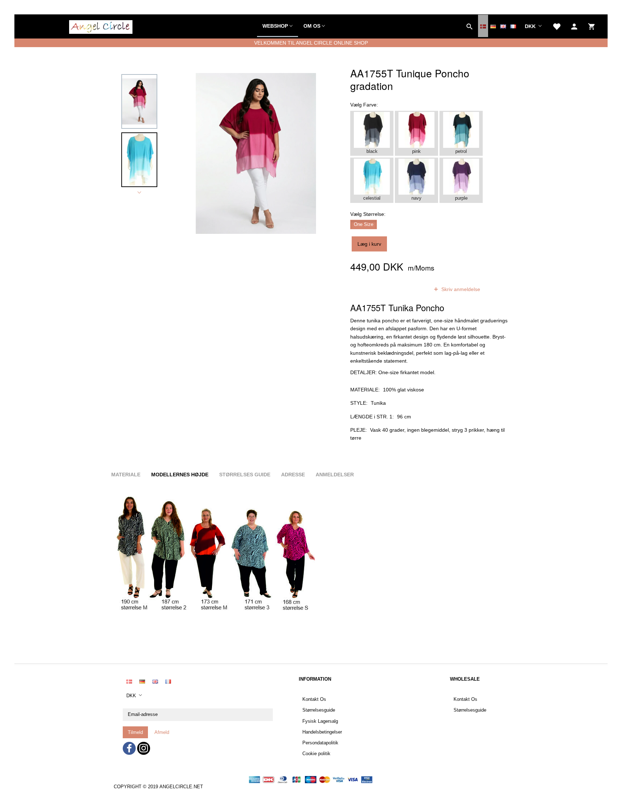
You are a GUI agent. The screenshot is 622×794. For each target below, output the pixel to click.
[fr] (513, 26)
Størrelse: (368, 214)
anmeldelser (405, 289)
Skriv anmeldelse (460, 289)
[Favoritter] (556, 26)
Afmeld (161, 732)
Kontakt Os (314, 699)
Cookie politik (316, 753)
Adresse (293, 474)
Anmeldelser (335, 474)
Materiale (125, 474)
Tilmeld (135, 732)
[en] (503, 26)
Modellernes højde (179, 474)
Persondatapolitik (320, 742)
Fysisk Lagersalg (320, 721)
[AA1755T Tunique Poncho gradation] (255, 153)
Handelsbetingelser (322, 732)
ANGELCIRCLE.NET (181, 786)
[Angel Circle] (100, 26)
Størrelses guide (244, 474)
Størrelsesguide (318, 710)
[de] (493, 26)
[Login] (574, 26)
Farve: (364, 105)
